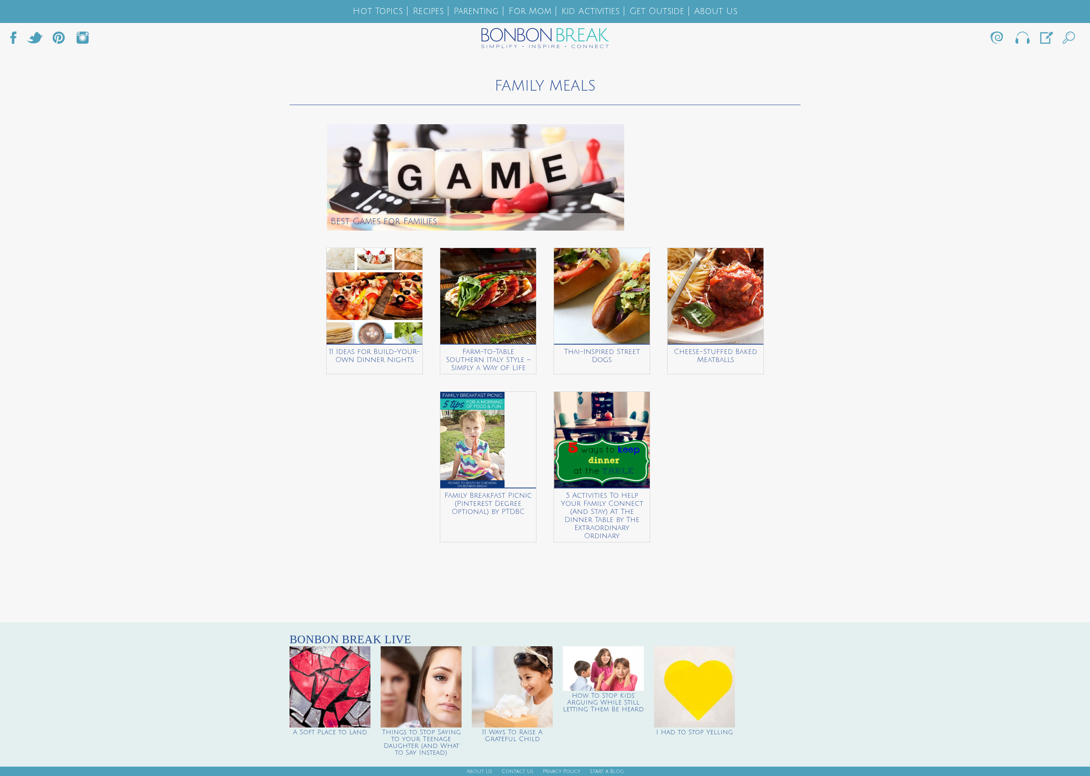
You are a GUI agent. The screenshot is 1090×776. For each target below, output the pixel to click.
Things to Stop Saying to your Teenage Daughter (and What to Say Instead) (421, 742)
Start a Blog (607, 771)
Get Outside (656, 11)
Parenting (476, 11)
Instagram (83, 39)
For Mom (529, 11)
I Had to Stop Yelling (694, 732)
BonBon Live (1022, 39)
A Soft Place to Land (330, 732)
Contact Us (518, 771)
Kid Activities (590, 11)
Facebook (16, 39)
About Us (715, 11)
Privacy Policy (561, 771)
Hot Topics (378, 11)
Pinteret (59, 39)
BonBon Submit (1046, 39)
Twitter (35, 39)
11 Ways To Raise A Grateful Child (512, 735)
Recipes (428, 11)
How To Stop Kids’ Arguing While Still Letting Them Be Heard (603, 702)
